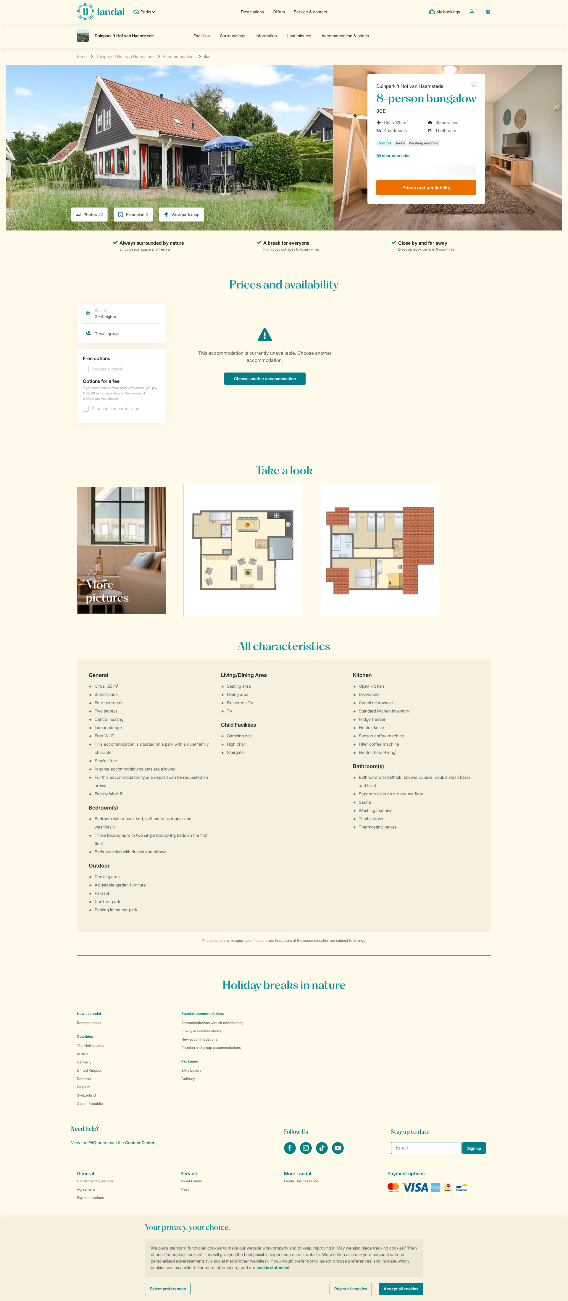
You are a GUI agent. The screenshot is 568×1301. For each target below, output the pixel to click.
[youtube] (338, 1152)
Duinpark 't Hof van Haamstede (409, 86)
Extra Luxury (191, 1070)
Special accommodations (202, 1013)
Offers (279, 11)
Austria (82, 1054)
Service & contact (310, 11)
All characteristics (393, 155)
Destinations (252, 11)
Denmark (84, 1078)
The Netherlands (90, 1045)
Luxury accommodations (201, 1031)
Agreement (86, 1189)
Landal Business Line (301, 1181)
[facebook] (290, 1152)
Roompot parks (89, 1023)
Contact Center (139, 1142)
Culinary (188, 1078)
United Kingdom (90, 1070)
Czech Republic (90, 1103)
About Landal (191, 1181)
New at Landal (89, 1013)
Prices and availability (426, 188)
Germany (84, 1062)
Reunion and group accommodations (211, 1047)
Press (184, 1189)
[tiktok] (322, 1152)
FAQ (92, 1142)
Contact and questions (95, 1181)
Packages (189, 1061)
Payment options (90, 1197)
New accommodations (199, 1039)
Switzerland (86, 1095)
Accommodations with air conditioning (212, 1023)
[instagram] (306, 1152)
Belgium (83, 1087)
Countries (85, 1036)
